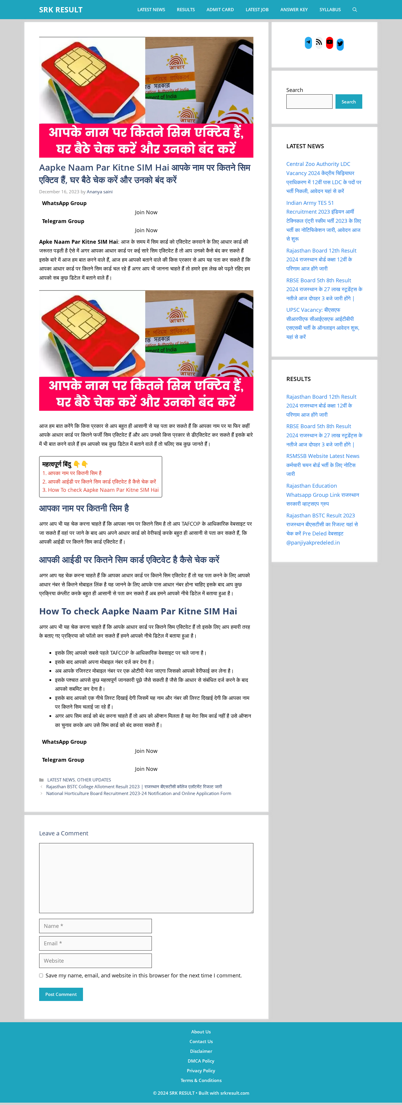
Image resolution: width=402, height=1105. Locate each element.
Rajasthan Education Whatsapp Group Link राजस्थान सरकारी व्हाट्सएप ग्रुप (322, 494)
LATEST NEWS (151, 9)
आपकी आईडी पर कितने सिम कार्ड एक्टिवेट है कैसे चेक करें (102, 481)
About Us (201, 1032)
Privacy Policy (201, 1070)
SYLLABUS (330, 9)
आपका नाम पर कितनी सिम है (75, 472)
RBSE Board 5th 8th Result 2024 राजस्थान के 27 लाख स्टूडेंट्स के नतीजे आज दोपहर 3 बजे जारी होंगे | (324, 289)
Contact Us (201, 1041)
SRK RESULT (60, 9)
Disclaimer (201, 1051)
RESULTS (186, 9)
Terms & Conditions (201, 1080)
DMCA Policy (201, 1061)
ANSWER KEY (294, 9)
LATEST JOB (257, 9)
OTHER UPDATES (94, 780)
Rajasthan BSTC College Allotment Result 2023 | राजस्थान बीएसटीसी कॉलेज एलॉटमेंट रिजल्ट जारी (134, 786)
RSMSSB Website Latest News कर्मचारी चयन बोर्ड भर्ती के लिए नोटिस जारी (323, 464)
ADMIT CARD (220, 9)
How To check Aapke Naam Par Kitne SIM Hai (103, 489)
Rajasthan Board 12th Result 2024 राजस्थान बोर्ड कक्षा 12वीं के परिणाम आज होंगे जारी (321, 259)
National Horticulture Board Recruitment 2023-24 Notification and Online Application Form (138, 793)
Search (294, 89)
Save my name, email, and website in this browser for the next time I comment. (144, 975)
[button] (355, 9)
